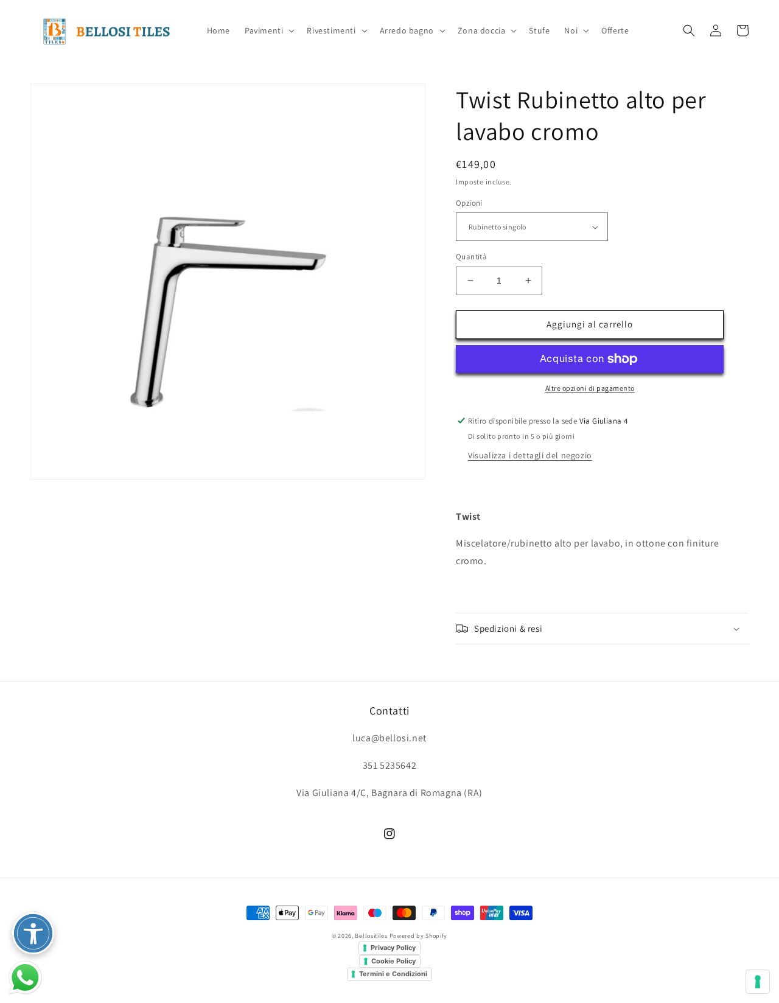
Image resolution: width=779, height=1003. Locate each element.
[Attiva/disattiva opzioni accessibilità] (33, 933)
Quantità (471, 256)
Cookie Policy (393, 961)
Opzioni (469, 203)
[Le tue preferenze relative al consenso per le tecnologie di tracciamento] (757, 981)
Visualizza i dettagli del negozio (530, 455)
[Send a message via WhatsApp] (25, 978)
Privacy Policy (393, 947)
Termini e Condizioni (393, 974)
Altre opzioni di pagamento (590, 388)
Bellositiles (371, 936)
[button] (268, 30)
